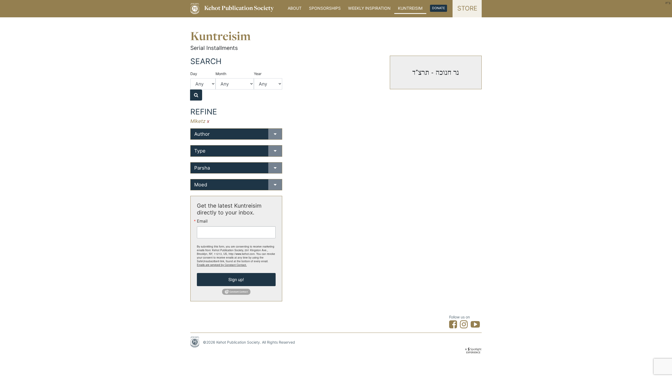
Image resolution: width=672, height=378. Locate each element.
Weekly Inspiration (369, 8)
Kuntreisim (410, 8)
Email (202, 221)
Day (193, 73)
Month (221, 73)
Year (257, 73)
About (295, 8)
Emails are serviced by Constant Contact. (222, 265)
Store (467, 8)
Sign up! (236, 279)
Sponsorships (325, 8)
